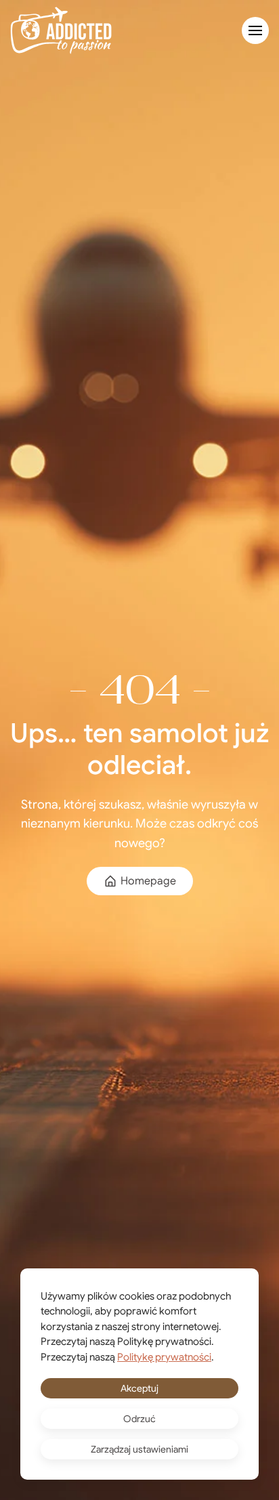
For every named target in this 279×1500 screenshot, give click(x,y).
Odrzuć (139, 1419)
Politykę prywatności (164, 1357)
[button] (255, 30)
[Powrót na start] (61, 30)
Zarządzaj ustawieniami (139, 1449)
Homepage (148, 881)
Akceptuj (139, 1388)
